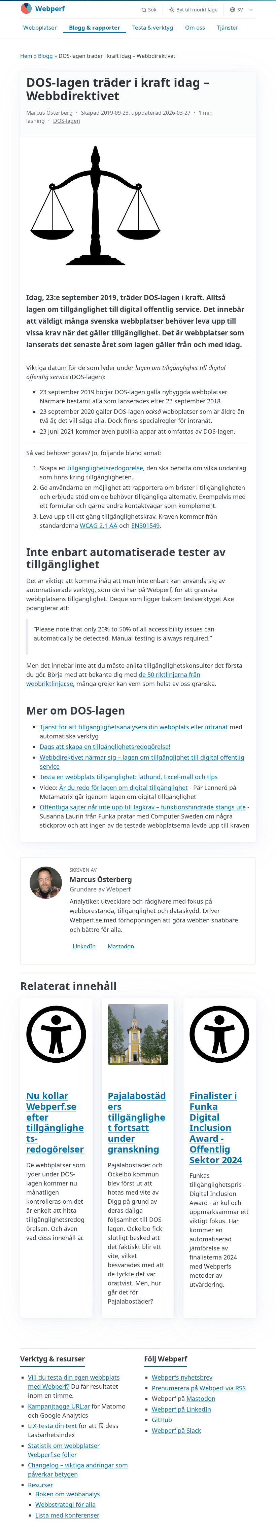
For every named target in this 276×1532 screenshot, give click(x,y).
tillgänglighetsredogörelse (105, 468)
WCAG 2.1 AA (98, 525)
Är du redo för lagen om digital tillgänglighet (123, 787)
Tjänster (227, 27)
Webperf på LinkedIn (181, 1409)
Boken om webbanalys (67, 1494)
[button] (149, 9)
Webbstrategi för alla (65, 1504)
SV (240, 9)
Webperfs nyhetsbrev (182, 1377)
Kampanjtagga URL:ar (59, 1406)
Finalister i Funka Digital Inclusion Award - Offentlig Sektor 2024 (215, 1127)
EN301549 (145, 525)
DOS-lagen (66, 120)
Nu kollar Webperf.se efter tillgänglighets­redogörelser (55, 1122)
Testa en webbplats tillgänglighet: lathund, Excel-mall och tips (129, 777)
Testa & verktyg (152, 27)
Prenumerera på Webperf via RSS (199, 1388)
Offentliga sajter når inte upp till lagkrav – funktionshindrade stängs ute (143, 807)
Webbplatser (40, 27)
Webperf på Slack (176, 1430)
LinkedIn (84, 946)
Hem (26, 56)
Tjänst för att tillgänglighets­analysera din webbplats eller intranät (134, 727)
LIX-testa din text (52, 1426)
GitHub (162, 1420)
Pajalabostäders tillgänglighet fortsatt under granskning (137, 1122)
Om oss (195, 27)
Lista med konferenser (67, 1515)
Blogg (45, 56)
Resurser (40, 1485)
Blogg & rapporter (94, 27)
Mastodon (121, 946)
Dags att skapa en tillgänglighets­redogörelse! (105, 746)
